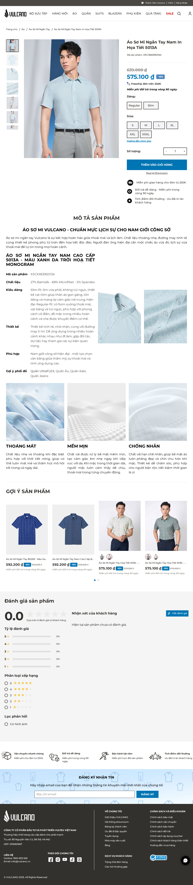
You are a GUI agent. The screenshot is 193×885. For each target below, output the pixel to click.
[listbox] (157, 105)
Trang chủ (11, 29)
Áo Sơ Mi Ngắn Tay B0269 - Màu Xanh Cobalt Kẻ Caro (27, 559)
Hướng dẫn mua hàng (162, 845)
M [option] (146, 125)
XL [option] (172, 125)
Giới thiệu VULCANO (116, 817)
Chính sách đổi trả (160, 831)
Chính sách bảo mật (161, 817)
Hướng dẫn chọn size (139, 141)
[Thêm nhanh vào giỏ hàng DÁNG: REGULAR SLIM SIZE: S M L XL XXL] (27, 530)
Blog (107, 845)
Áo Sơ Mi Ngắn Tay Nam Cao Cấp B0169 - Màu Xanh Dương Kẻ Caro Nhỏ (73, 559)
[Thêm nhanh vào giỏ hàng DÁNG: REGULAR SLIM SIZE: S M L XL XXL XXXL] (120, 526)
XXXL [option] (145, 134)
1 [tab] (95, 580)
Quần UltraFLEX (42, 371)
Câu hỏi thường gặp (116, 866)
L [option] (159, 125)
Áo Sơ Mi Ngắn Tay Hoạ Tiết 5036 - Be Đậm (120, 562)
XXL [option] (132, 134)
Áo (23, 29)
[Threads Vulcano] (79, 860)
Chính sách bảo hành (162, 826)
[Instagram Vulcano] (58, 860)
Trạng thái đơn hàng (116, 862)
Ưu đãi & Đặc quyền (116, 831)
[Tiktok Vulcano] (72, 860)
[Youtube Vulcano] (65, 860)
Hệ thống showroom (117, 821)
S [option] (132, 125)
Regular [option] (134, 105)
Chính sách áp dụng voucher (166, 836)
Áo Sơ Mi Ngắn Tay (39, 29)
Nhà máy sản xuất (115, 840)
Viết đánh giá (179, 613)
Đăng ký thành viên (116, 826)
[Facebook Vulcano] (51, 860)
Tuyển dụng (111, 836)
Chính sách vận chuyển (163, 821)
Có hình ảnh (18, 724)
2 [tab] (98, 580)
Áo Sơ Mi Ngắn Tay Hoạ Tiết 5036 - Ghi (166, 562)
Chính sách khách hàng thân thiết (169, 840)
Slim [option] (151, 105)
